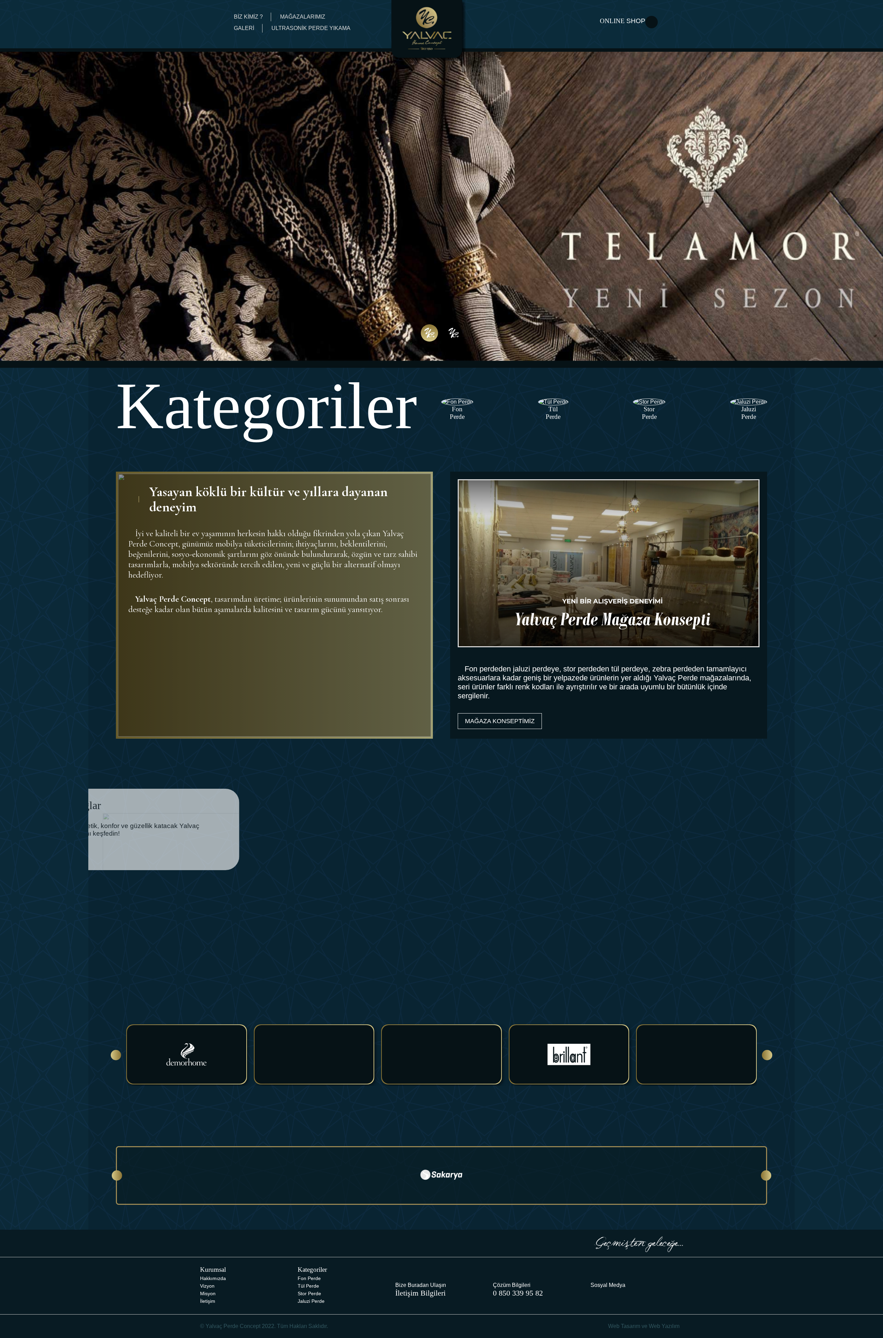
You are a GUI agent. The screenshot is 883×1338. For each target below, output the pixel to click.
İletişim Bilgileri (420, 1293)
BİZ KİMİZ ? (248, 17)
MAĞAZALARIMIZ (302, 17)
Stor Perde (309, 1293)
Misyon (208, 1293)
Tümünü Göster (727, 953)
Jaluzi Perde (311, 1301)
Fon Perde (309, 1278)
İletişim (207, 1301)
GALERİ (244, 28)
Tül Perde (308, 1286)
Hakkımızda (213, 1278)
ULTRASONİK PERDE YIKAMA (310, 28)
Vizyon (207, 1286)
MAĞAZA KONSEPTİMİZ (500, 721)
